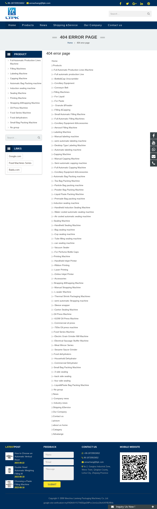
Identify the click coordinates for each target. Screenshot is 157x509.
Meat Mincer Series (64, 345)
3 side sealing (61, 372)
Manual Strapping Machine (68, 287)
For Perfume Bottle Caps (67, 252)
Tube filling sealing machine (68, 238)
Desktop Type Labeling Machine (70, 145)
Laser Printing (61, 269)
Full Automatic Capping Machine (70, 167)
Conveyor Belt (61, 87)
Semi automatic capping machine (71, 163)
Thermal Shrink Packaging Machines (72, 296)
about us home (60, 425)
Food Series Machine (64, 332)
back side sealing (63, 376)
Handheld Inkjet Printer (66, 261)
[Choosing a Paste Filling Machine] (9, 487)
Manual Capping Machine (67, 158)
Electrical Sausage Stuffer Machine (71, 340)
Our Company (60, 412)
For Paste (59, 101)
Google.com (15, 156)
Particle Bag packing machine (69, 185)
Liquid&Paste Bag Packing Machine (72, 385)
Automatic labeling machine (68, 150)
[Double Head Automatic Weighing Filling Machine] (9, 473)
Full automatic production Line (69, 74)
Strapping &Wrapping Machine (68, 283)
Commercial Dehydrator (66, 363)
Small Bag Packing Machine (67, 367)
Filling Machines (61, 92)
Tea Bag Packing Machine (67, 181)
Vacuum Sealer (62, 247)
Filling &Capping (62, 110)
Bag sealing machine (65, 229)
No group (58, 389)
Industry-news (60, 403)
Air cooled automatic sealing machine (73, 216)
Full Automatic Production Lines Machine (73, 70)
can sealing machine (65, 243)
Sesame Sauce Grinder (66, 349)
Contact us (58, 416)
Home (70, 43)
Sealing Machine (62, 221)
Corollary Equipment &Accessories (71, 123)
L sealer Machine (63, 292)
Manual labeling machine (67, 136)
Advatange (58, 434)
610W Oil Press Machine (66, 318)
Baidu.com (14, 169)
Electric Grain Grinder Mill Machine (71, 336)
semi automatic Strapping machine (71, 301)
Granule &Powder (63, 105)
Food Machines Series (20, 163)
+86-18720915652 (92, 453)
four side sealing (63, 380)
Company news (61, 398)
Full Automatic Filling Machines (69, 118)
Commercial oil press (65, 323)
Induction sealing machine (66, 203)
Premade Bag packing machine (70, 198)
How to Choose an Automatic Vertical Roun (24, 456)
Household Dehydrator (66, 358)
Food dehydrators (62, 354)
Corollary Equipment (64, 83)
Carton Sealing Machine (66, 309)
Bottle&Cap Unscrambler (66, 78)
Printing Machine (62, 256)
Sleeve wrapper (62, 305)
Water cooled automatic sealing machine (74, 212)
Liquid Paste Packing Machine (69, 194)
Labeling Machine (62, 132)
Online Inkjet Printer (64, 274)
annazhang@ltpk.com (39, 3)
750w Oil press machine (66, 327)
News (55, 394)
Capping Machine (62, 154)
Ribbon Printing (62, 265)
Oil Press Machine (62, 314)
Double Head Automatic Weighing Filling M (24, 470)
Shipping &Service (62, 407)
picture (56, 420)
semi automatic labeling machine (70, 141)
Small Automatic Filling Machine (70, 114)
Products (57, 65)
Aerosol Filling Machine (66, 127)
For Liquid (59, 96)
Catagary (57, 429)
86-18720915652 (16, 3)
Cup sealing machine (65, 234)
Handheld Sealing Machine (68, 225)
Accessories (60, 278)
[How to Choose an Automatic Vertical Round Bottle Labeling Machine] (9, 459)
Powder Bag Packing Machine (69, 190)
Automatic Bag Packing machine (69, 176)
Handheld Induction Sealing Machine (72, 207)
